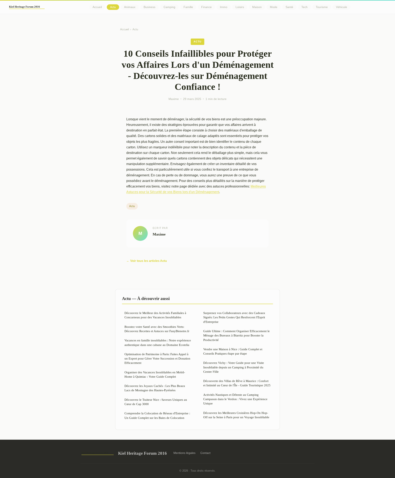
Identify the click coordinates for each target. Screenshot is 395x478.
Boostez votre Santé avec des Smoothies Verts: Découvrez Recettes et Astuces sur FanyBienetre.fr (156, 329)
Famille (188, 7)
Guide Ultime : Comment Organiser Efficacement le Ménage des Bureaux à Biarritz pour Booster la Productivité (236, 335)
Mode (273, 7)
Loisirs (240, 7)
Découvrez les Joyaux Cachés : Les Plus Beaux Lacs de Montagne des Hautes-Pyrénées (154, 388)
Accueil (97, 7)
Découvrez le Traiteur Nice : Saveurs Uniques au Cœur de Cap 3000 (155, 402)
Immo (223, 7)
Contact (205, 453)
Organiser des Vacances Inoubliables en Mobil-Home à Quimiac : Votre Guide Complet (154, 374)
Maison (257, 7)
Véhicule (341, 7)
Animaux (129, 7)
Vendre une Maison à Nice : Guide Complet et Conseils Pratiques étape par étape (232, 351)
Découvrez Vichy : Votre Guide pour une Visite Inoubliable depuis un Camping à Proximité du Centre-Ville (233, 367)
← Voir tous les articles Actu (146, 260)
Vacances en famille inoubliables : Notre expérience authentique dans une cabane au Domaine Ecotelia (157, 342)
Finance (206, 7)
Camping (169, 7)
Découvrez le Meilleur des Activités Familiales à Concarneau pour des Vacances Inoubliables (155, 315)
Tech (304, 7)
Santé (289, 7)
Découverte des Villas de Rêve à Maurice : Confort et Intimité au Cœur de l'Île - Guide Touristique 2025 (237, 383)
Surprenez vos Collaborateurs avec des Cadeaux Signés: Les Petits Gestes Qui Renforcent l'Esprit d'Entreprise (234, 317)
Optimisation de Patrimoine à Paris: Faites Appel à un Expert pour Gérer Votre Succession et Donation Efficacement (157, 358)
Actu (113, 7)
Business (149, 7)
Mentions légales (184, 453)
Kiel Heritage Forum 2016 (142, 453)
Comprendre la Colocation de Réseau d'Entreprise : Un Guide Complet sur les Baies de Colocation (157, 415)
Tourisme (322, 7)
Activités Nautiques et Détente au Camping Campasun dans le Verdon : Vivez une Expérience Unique (235, 399)
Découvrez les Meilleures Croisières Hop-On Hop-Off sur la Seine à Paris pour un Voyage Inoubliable (236, 415)
